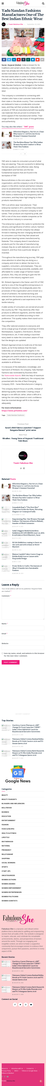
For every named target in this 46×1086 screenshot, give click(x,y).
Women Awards (8, 884)
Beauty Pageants (9, 799)
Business (5, 812)
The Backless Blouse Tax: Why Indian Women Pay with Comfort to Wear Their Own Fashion (28, 144)
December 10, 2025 (19, 514)
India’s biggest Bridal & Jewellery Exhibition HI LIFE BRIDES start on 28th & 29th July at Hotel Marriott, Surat (28, 533)
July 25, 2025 (17, 538)
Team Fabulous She (15, 24)
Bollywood (7, 808)
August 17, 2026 (18, 758)
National (6, 846)
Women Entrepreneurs (12, 892)
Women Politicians (10, 896)
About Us (5, 1068)
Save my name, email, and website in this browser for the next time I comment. (24, 654)
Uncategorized (8, 875)
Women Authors (9, 880)
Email (5, 634)
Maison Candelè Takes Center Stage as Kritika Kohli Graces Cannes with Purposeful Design (27, 556)
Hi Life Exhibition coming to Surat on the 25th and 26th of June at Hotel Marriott (27, 544)
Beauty (5, 795)
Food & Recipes (8, 829)
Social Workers (8, 863)
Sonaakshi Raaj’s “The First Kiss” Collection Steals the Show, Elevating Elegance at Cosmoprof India (27, 509)
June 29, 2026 (18, 138)
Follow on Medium (8, 1073)
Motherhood (7, 841)
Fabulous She (11, 1081)
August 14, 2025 (18, 526)
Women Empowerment (11, 888)
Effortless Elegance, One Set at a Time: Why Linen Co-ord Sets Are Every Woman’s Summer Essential (28, 134)
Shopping (6, 858)
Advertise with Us (17, 1068)
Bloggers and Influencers (13, 803)
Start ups (6, 871)
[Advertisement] (23, 689)
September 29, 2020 (33, 24)
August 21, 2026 (18, 735)
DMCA (16, 1071)
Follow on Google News (30, 1071)
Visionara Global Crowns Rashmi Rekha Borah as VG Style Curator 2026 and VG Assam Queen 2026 (27, 741)
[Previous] (21, 153)
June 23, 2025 (17, 550)
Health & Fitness (9, 833)
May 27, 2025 (17, 561)
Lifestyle (5, 837)
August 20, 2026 (18, 746)
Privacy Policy (6, 1071)
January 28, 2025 (18, 573)
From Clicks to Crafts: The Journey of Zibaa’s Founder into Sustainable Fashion (27, 568)
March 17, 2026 (19, 149)
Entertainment (8, 820)
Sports (5, 867)
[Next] (25, 153)
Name (5, 624)
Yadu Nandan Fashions (15, 415)
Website (5, 643)
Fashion (5, 825)
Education (6, 816)
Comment (6, 596)
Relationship (7, 854)
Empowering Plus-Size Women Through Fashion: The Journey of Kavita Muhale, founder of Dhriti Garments (28, 521)
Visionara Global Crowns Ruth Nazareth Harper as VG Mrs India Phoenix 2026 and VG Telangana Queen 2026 (28, 753)
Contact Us (30, 1068)
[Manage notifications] (41, 1081)
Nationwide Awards (13, 375)
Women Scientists (9, 901)
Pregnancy (6, 850)
